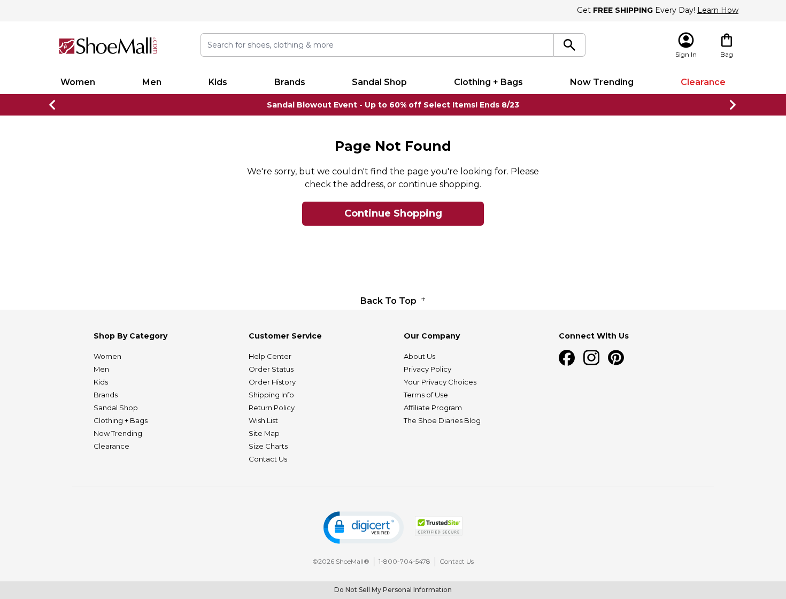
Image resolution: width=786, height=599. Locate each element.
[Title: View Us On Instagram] (591, 358)
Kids (218, 82)
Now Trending (602, 82)
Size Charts (268, 446)
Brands (289, 82)
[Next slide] (733, 105)
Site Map (264, 433)
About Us (419, 356)
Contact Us (268, 459)
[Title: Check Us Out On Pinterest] (616, 358)
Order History (272, 382)
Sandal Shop (379, 82)
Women (77, 82)
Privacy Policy (427, 369)
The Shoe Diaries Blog (442, 420)
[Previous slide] (53, 105)
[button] (363, 528)
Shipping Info (271, 394)
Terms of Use (426, 394)
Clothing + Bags (488, 82)
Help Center (270, 356)
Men (151, 82)
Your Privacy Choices (440, 382)
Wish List (263, 420)
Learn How (717, 10)
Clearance (703, 82)
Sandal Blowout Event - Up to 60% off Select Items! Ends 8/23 (393, 105)
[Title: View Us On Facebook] (567, 358)
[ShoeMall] (108, 46)
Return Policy (272, 407)
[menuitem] (78, 82)
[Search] (569, 45)
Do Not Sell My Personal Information (393, 590)
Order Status (271, 369)
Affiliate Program (433, 407)
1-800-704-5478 (404, 561)
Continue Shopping (393, 213)
